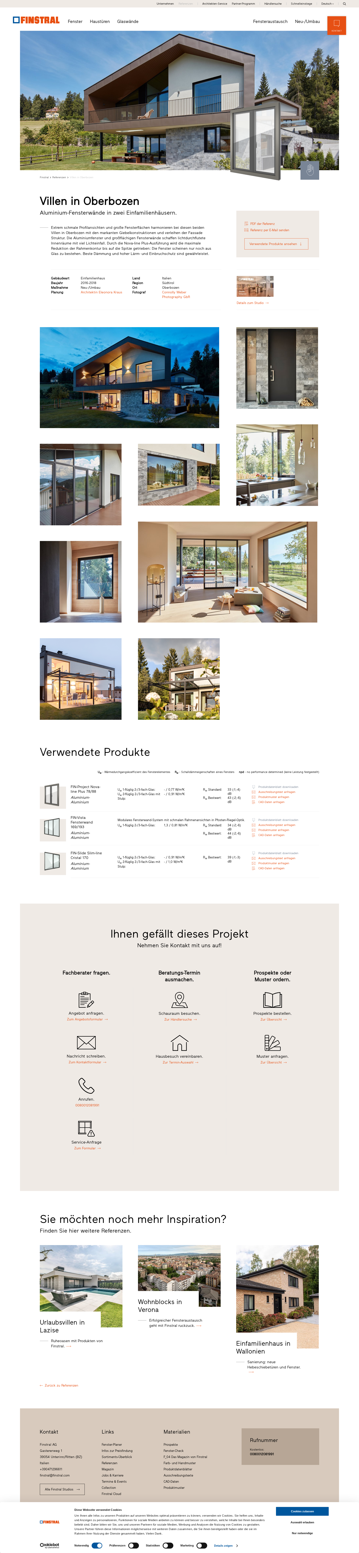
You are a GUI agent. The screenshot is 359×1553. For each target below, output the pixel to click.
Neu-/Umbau (307, 21)
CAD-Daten (171, 1481)
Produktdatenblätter (178, 1469)
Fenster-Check (174, 1451)
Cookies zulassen (302, 1511)
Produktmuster (174, 1488)
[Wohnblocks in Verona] (179, 1276)
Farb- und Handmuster (180, 1463)
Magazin (108, 1469)
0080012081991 (262, 1454)
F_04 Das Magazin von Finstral (185, 1457)
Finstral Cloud (111, 1494)
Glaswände (128, 21)
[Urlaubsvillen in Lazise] (81, 1286)
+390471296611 (51, 1469)
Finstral (44, 177)
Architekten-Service (214, 3)
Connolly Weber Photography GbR (176, 294)
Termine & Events (114, 1481)
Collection (109, 1488)
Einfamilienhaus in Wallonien (263, 1347)
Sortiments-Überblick (117, 1457)
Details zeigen (223, 1545)
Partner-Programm (243, 3)
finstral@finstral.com (55, 1475)
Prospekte (171, 1444)
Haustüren (100, 21)
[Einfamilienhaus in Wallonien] (277, 1297)
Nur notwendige (302, 1533)
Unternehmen (165, 3)
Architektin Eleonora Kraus (101, 292)
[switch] (133, 1546)
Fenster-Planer (112, 1444)
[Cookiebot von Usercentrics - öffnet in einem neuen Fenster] (49, 1546)
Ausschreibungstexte (178, 1475)
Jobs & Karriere (112, 1475)
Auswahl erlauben (302, 1522)
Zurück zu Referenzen (61, 1385)
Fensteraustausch (270, 21)
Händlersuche (273, 3)
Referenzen (186, 3)
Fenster (75, 21)
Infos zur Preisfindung (117, 1451)
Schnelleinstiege (301, 3)
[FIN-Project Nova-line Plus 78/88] (256, 141)
